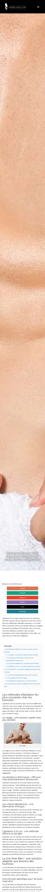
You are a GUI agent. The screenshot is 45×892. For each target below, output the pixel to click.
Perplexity (22, 611)
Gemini (22, 602)
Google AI (22, 598)
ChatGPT (23, 593)
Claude (22, 588)
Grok (22, 607)
